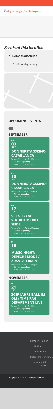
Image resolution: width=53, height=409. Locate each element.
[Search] (10, 128)
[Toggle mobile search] (42, 10)
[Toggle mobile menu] (47, 10)
